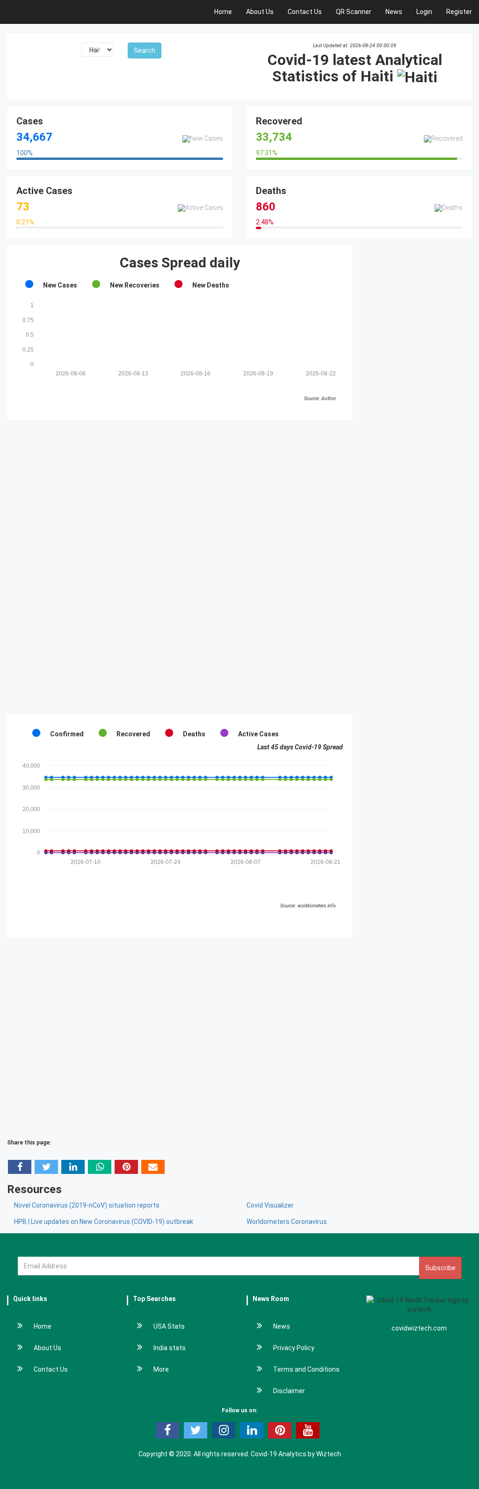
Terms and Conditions (306, 1369)
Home (223, 11)
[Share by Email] (153, 1167)
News (393, 11)
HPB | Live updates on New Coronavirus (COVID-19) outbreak (103, 1221)
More (161, 1369)
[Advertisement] (179, 567)
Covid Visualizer (270, 1205)
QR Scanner (353, 11)
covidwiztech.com (419, 1328)
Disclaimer (289, 1391)
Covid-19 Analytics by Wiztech (296, 1454)
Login (424, 11)
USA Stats (169, 1326)
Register (459, 11)
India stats (169, 1348)
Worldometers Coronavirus (287, 1221)
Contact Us (305, 11)
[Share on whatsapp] (99, 1167)
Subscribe (440, 1268)
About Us (260, 11)
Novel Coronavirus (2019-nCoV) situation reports (87, 1205)
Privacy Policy (293, 1348)
